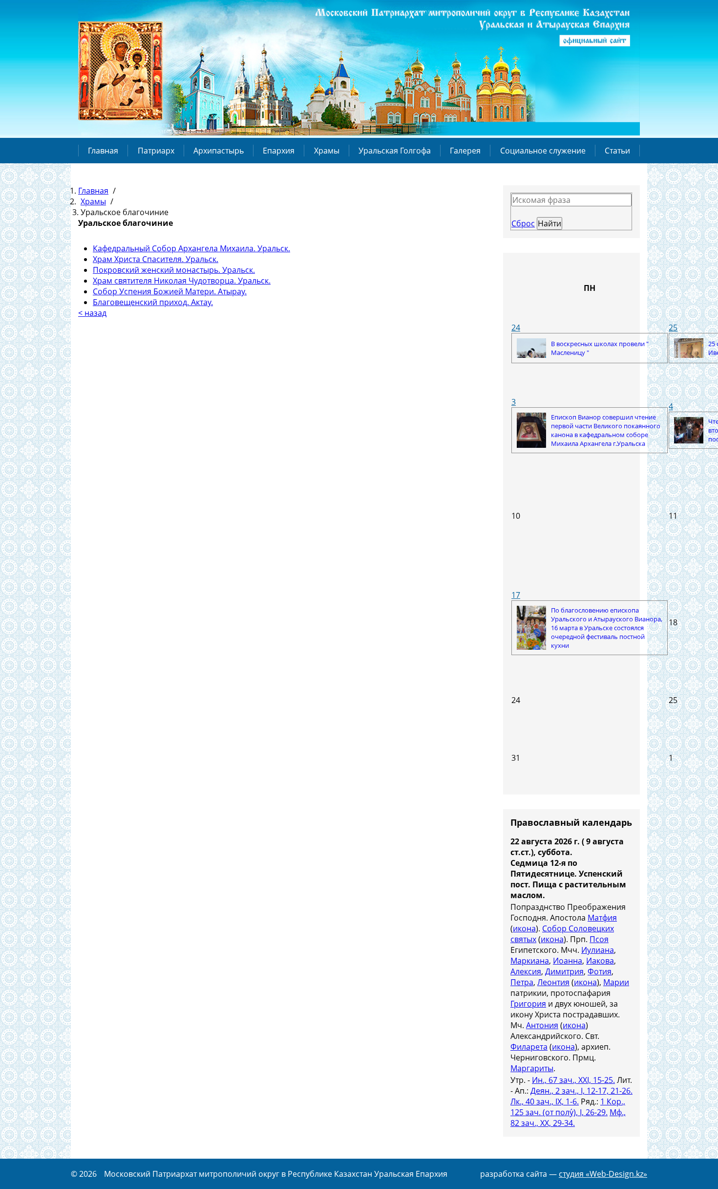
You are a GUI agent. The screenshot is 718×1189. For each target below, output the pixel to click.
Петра (521, 982)
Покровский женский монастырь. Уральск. (174, 269)
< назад (92, 313)
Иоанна (567, 960)
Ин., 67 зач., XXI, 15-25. (573, 1080)
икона (524, 928)
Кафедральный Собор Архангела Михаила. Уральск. (191, 248)
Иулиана (597, 950)
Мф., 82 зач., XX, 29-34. (568, 1117)
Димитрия (564, 971)
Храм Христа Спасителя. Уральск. (155, 259)
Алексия (525, 971)
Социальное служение (543, 150)
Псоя (599, 939)
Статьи (617, 150)
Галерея (465, 150)
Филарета (529, 1046)
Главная (103, 150)
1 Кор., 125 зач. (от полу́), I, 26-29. (567, 1107)
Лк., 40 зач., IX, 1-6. (544, 1101)
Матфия (602, 917)
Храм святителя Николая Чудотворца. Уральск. (182, 280)
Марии (616, 982)
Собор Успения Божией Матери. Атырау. (170, 291)
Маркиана (529, 960)
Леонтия (553, 982)
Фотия (600, 971)
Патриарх (156, 150)
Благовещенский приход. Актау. (153, 302)
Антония (542, 1025)
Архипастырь (218, 150)
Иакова (600, 960)
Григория (528, 1003)
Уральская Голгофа (395, 150)
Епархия (279, 150)
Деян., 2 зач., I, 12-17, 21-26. (581, 1090)
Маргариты (531, 1068)
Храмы (326, 150)
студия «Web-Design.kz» (603, 1173)
